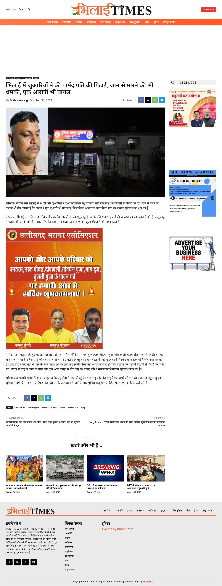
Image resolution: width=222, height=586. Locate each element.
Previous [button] (173, 198)
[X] (148, 100)
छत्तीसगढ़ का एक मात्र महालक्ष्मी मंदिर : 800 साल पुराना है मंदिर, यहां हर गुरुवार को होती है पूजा (43, 423)
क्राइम (18, 78)
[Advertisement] (111, 48)
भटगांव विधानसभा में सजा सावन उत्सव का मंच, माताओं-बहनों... (24, 487)
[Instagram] (17, 562)
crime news (73, 407)
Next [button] (212, 198)
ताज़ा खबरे (27, 78)
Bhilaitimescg (19, 100)
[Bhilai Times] (111, 9)
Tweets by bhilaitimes (118, 529)
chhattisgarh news (49, 407)
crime (62, 407)
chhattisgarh (33, 407)
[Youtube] (34, 562)
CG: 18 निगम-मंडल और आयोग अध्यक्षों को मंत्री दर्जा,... (102, 487)
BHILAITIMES (19, 407)
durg (83, 407)
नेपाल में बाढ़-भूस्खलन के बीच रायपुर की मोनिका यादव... (63, 487)
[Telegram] (162, 100)
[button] (25, 9)
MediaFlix (148, 581)
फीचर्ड (36, 78)
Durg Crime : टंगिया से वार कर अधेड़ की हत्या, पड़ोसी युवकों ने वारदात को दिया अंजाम (127, 423)
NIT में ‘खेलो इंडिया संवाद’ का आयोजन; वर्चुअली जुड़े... (141, 487)
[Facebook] (141, 100)
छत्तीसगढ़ (10, 78)
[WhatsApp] (155, 100)
